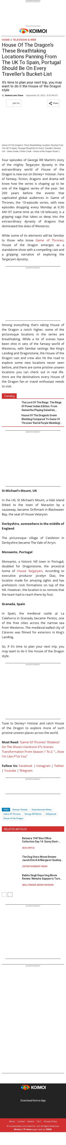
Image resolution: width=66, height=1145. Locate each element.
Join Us (16, 103)
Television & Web (24, 39)
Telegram (26, 770)
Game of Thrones (49, 240)
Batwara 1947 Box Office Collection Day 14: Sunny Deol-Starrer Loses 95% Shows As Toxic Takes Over (43, 840)
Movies (17, 1129)
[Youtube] (43, 1095)
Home (6, 39)
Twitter (59, 766)
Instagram (43, 766)
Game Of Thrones (12, 813)
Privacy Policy (50, 1121)
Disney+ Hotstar (20, 809)
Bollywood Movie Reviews (38, 884)
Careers (30, 1121)
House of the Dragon (13, 818)
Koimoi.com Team (14, 95)
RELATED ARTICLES (15, 829)
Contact (21, 1121)
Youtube (10, 770)
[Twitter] (11, 803)
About (12, 1121)
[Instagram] (27, 1095)
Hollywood (51, 813)
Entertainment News (42, 809)
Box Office (28, 847)
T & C (38, 1121)
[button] (53, 103)
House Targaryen (29, 571)
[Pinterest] (33, 1095)
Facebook (25, 766)
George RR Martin (33, 813)
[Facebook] (4, 803)
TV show (27, 1129)
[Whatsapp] (17, 803)
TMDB (49, 1129)
